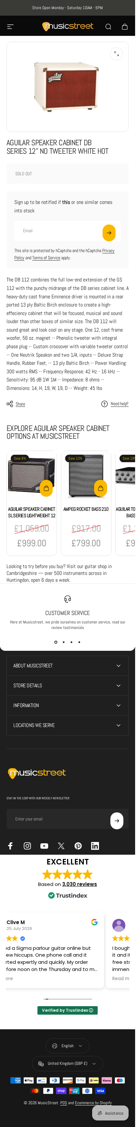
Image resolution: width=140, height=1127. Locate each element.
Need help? (120, 404)
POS (63, 1103)
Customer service (67, 613)
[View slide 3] (72, 642)
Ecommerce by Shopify (93, 1103)
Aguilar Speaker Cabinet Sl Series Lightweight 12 (31, 512)
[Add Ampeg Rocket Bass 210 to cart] (100, 488)
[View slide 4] (79, 642)
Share (20, 404)
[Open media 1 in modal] (116, 53)
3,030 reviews (79, 884)
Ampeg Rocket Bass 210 (86, 509)
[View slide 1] (56, 642)
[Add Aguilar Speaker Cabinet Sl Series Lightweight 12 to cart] (46, 488)
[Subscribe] (109, 232)
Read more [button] (124, 979)
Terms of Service (46, 258)
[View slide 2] (64, 642)
